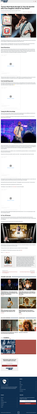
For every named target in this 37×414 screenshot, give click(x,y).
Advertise (27, 412)
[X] (27, 12)
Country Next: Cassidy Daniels (23, 332)
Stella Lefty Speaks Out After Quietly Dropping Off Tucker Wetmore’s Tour (8, 311)
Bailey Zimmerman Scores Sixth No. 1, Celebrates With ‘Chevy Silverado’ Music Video (27, 311)
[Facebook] (26, 12)
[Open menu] (35, 1)
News (1, 309)
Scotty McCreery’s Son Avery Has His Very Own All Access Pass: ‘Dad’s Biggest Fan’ (9, 272)
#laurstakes (14, 186)
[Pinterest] (28, 12)
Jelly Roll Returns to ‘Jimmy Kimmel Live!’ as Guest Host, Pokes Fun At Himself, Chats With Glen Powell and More (9, 293)
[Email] (31, 12)
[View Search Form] (33, 1)
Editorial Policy (34, 412)
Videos (22, 309)
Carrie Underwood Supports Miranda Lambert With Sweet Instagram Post (27, 272)
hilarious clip (4, 116)
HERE (21, 250)
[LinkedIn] (29, 12)
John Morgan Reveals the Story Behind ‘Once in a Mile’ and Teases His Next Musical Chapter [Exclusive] (9, 333)
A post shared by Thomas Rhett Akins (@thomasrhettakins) (10, 75)
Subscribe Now (9, 365)
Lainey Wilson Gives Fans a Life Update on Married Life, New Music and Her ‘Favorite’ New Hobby (27, 293)
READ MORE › (3, 295)
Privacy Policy (30, 412)
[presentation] (9, 284)
